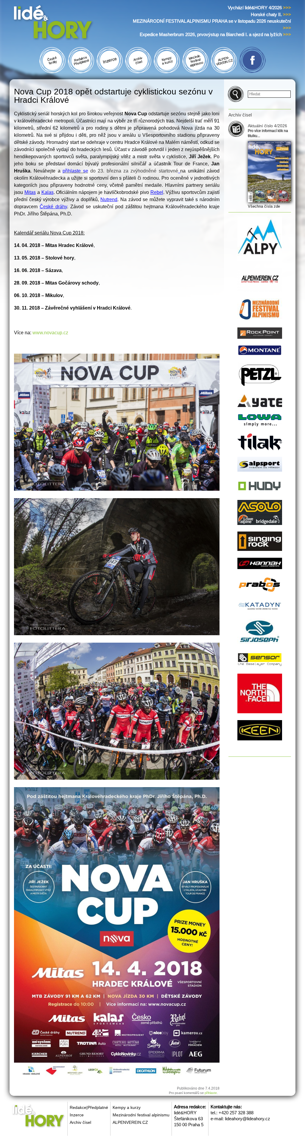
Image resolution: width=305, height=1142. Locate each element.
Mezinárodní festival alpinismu (141, 1115)
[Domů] (64, 23)
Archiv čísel (80, 1122)
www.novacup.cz (50, 332)
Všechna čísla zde (264, 206)
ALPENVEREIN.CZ (130, 1122)
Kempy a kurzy (127, 1107)
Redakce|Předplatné (89, 1107)
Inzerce (77, 1115)
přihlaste (211, 1093)
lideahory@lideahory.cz (247, 1118)
